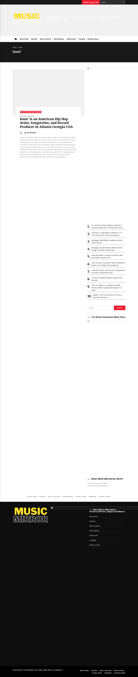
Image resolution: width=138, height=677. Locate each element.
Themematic (58, 670)
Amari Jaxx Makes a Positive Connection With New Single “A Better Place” (107, 256)
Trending (81, 39)
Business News (93, 39)
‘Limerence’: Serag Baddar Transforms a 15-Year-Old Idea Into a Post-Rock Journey (83, 18)
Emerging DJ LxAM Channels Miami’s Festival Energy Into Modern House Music (106, 249)
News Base (47, 670)
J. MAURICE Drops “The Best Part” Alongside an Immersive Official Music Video (108, 271)
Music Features (45, 39)
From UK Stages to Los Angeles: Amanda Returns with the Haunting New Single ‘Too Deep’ (106, 287)
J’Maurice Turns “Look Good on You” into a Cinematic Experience (107, 296)
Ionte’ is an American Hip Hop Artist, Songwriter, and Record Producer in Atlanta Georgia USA (46, 123)
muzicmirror (31, 133)
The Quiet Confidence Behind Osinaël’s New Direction (106, 279)
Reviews (34, 39)
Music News (24, 39)
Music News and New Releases (31, 112)
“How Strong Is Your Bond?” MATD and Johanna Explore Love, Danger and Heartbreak (108, 264)
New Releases (59, 39)
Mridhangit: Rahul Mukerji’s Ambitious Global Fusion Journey (110, 18)
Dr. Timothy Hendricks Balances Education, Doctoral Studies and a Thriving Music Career (56, 19)
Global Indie (71, 39)
